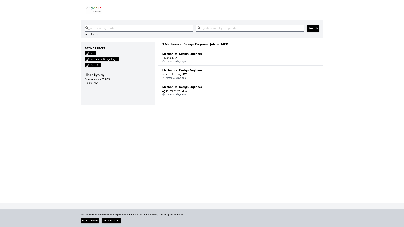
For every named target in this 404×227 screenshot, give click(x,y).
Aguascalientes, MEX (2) (97, 78)
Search (313, 28)
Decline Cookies (111, 220)
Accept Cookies (90, 220)
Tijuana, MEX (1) (93, 82)
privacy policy (175, 214)
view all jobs (91, 33)
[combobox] (139, 28)
